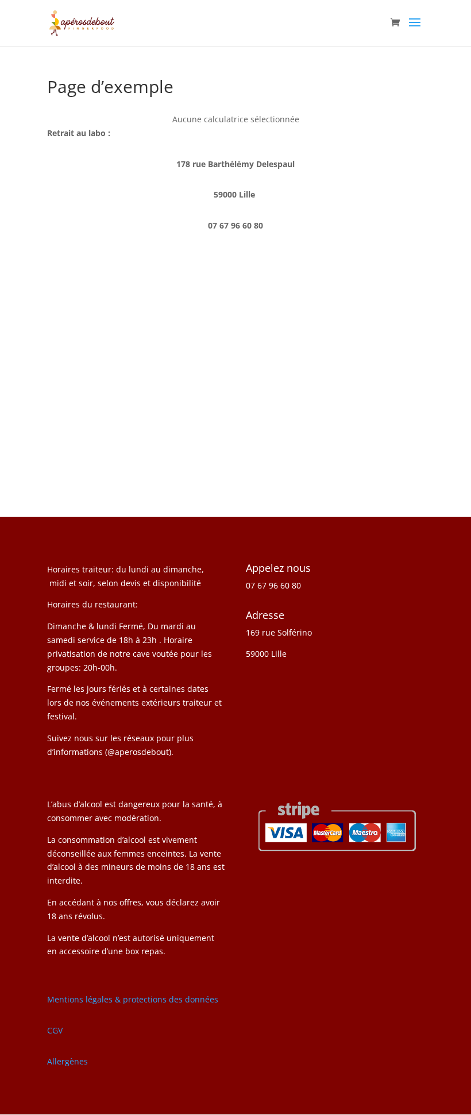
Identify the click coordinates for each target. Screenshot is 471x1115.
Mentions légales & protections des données (132, 999)
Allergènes (67, 1061)
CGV (55, 1030)
